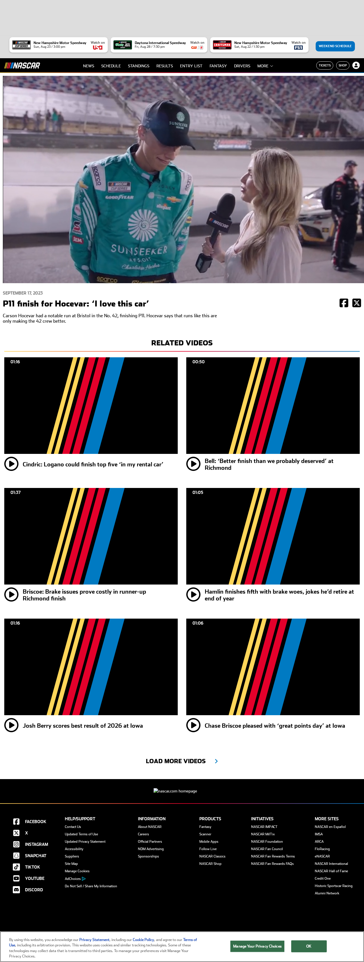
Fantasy (218, 66)
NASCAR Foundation (267, 842)
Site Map (71, 864)
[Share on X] (356, 303)
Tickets (325, 65)
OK (308, 946)
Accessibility (74, 849)
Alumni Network (327, 893)
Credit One (323, 878)
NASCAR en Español (330, 827)
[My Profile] (356, 65)
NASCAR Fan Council (267, 849)
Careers (143, 834)
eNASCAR (322, 856)
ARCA (319, 842)
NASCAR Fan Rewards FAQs (272, 864)
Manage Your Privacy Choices (257, 946)
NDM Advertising (151, 849)
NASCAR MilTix (263, 834)
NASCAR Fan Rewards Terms (273, 856)
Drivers (242, 66)
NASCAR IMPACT (264, 827)
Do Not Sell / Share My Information (91, 886)
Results (164, 66)
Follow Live (208, 849)
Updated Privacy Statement (85, 842)
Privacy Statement (94, 940)
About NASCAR (150, 827)
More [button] (262, 66)
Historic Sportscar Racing (334, 886)
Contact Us (73, 827)
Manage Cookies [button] (77, 871)
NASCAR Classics (212, 856)
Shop (343, 65)
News (88, 66)
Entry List (191, 66)
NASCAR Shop (210, 864)
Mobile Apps (208, 842)
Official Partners (150, 842)
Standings (138, 66)
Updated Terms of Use (81, 834)
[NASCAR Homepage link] (182, 786)
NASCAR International (331, 864)
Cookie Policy (143, 940)
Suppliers (72, 856)
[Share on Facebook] (344, 303)
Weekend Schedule (335, 46)
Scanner (205, 834)
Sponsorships (148, 856)
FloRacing (322, 849)
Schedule (111, 66)
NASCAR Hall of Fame (331, 871)
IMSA (319, 834)
